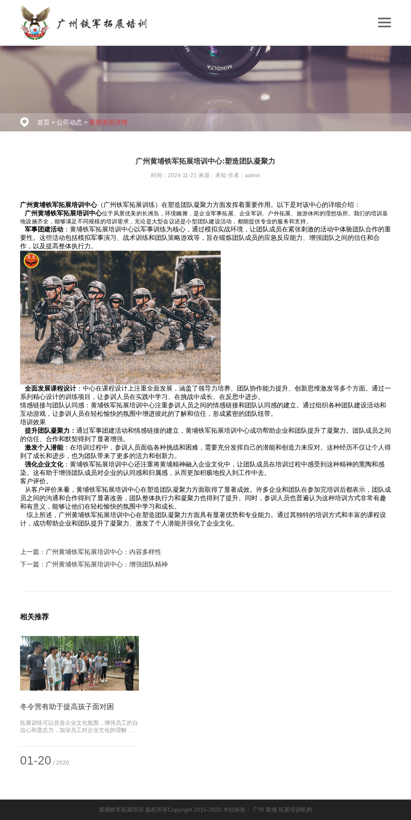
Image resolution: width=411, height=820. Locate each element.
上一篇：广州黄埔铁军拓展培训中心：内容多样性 (90, 551)
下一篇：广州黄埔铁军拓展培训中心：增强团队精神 (94, 564)
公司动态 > (72, 122)
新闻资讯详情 (108, 122)
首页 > (46, 122)
